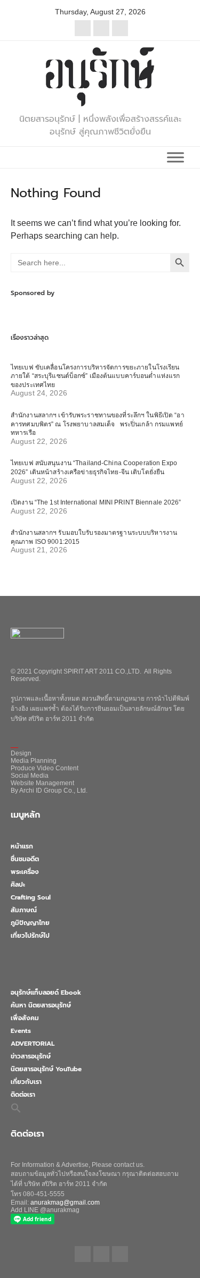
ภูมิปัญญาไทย (30, 923)
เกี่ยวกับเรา (26, 1082)
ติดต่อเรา (23, 1094)
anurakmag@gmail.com (65, 1202)
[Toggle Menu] (175, 157)
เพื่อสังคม (25, 1018)
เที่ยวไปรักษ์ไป (30, 935)
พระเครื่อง (25, 872)
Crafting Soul (31, 897)
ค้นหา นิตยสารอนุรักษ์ (41, 1005)
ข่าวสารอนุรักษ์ (31, 1056)
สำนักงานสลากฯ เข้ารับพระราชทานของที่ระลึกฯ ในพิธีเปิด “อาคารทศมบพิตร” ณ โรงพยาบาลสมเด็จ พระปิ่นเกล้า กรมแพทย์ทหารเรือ (98, 423)
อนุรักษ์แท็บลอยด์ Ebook (46, 992)
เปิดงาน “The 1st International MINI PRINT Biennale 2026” (96, 502)
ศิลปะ (18, 884)
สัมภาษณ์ (24, 910)
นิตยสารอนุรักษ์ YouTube (46, 1069)
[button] (16, 1108)
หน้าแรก (22, 846)
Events (21, 1031)
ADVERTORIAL (32, 1043)
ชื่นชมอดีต (25, 859)
